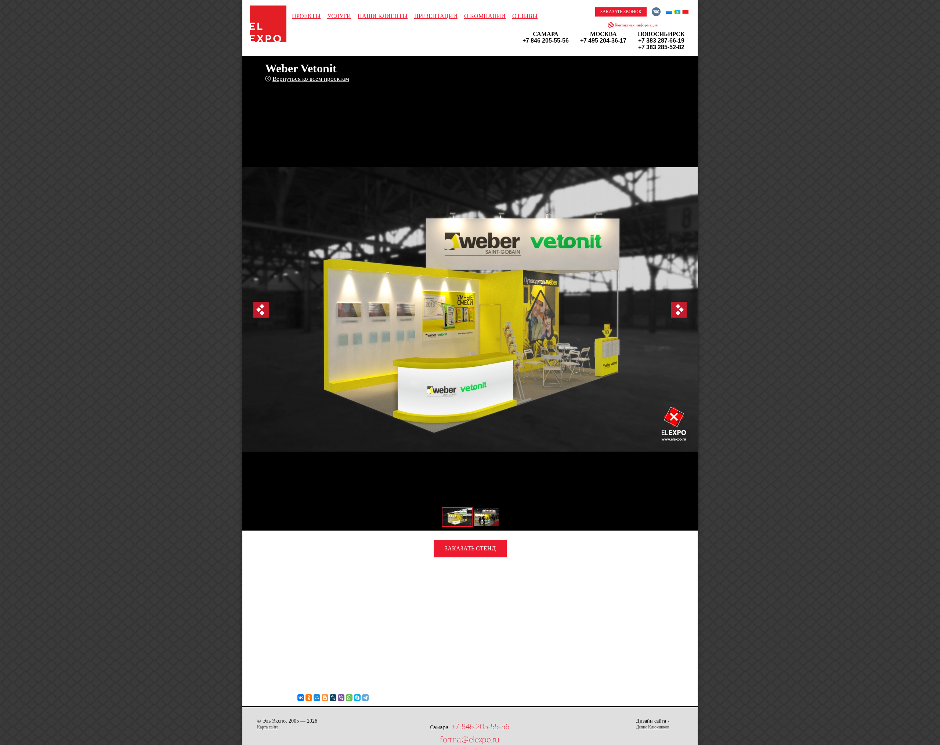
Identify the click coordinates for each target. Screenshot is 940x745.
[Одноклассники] (309, 697)
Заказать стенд (470, 548)
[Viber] (341, 697)
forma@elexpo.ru (469, 739)
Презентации (436, 16)
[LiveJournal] (333, 697)
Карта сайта (267, 727)
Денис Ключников (652, 727)
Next (679, 310)
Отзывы (525, 16)
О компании (485, 16)
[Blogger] (325, 697)
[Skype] (357, 697)
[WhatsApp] (349, 697)
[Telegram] (365, 697)
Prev (261, 310)
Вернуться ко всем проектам (310, 78)
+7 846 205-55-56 (480, 726)
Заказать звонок (620, 11)
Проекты (306, 16)
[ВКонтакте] (300, 697)
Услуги (339, 16)
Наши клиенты (383, 16)
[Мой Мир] (317, 697)
